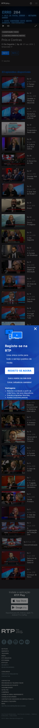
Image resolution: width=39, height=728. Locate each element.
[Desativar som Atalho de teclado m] (8, 725)
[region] (19, 364)
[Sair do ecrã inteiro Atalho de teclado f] (35, 725)
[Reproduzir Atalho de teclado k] (3, 725)
